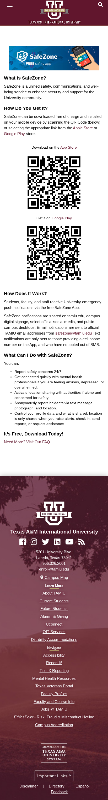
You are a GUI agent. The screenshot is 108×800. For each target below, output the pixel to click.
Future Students (54, 608)
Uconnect (54, 624)
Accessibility (54, 655)
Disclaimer (28, 786)
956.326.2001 (54, 563)
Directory (56, 786)
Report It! (54, 662)
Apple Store (83, 128)
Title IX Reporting (54, 670)
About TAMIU (54, 593)
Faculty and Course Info (54, 701)
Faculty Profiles (54, 694)
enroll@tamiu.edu (54, 569)
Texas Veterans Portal (54, 686)
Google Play (14, 133)
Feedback (59, 792)
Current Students (54, 601)
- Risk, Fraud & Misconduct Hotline (54, 717)
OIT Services (54, 631)
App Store (68, 147)
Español (82, 786)
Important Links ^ (54, 776)
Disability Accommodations (54, 639)
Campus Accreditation (54, 725)
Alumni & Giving (54, 616)
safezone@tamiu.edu (73, 333)
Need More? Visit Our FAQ (27, 442)
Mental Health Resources (54, 678)
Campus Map (55, 577)
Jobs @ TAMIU (54, 709)
